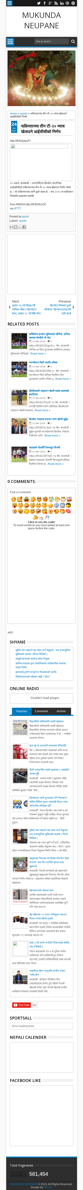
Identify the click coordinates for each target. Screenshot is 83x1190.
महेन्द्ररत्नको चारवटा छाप (41, 890)
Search (73, 41)
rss (56, 3)
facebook (44, 3)
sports (22, 220)
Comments (41, 711)
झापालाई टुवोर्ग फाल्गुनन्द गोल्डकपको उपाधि (35, 672)
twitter (39, 3)
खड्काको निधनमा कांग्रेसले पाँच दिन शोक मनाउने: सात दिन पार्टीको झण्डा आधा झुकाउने (49, 862)
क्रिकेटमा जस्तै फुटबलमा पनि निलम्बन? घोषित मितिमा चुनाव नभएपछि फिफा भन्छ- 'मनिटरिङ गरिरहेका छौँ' (48, 801)
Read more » (38, 353)
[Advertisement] (41, 264)
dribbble (67, 3)
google (50, 3)
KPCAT (48, 1187)
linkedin (62, 3)
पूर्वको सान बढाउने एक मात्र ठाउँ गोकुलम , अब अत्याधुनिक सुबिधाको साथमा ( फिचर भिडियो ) (49, 834)
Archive (61, 711)
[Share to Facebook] (24, 227)
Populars (21, 711)
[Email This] (11, 227)
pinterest (73, 3)
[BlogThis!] (16, 227)
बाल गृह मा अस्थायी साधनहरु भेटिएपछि (47, 745)
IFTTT (17, 208)
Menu (9, 3)
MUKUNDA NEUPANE (41, 20)
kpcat (25, 216)
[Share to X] (20, 227)
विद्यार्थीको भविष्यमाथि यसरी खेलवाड (46, 721)
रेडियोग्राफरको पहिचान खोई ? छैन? (32, 676)
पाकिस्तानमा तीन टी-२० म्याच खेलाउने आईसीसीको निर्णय (43, 128)
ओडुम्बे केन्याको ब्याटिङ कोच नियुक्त (32, 658)
